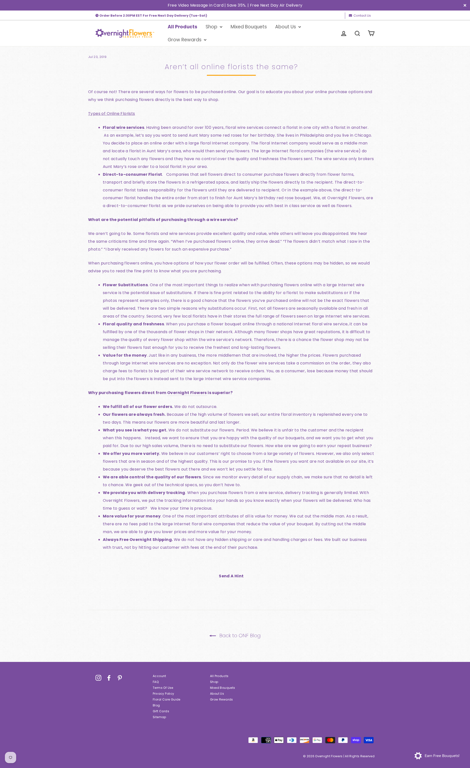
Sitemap (159, 717)
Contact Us (362, 15)
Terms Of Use (163, 688)
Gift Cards (161, 711)
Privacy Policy (163, 693)
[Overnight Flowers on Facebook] (109, 678)
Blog (156, 705)
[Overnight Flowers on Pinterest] (120, 678)
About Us (286, 26)
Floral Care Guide (166, 699)
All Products (182, 26)
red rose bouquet (294, 198)
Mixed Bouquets (249, 26)
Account (159, 676)
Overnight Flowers (187, 392)
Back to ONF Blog (239, 635)
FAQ (156, 682)
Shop (212, 26)
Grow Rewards (185, 39)
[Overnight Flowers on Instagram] (98, 678)
